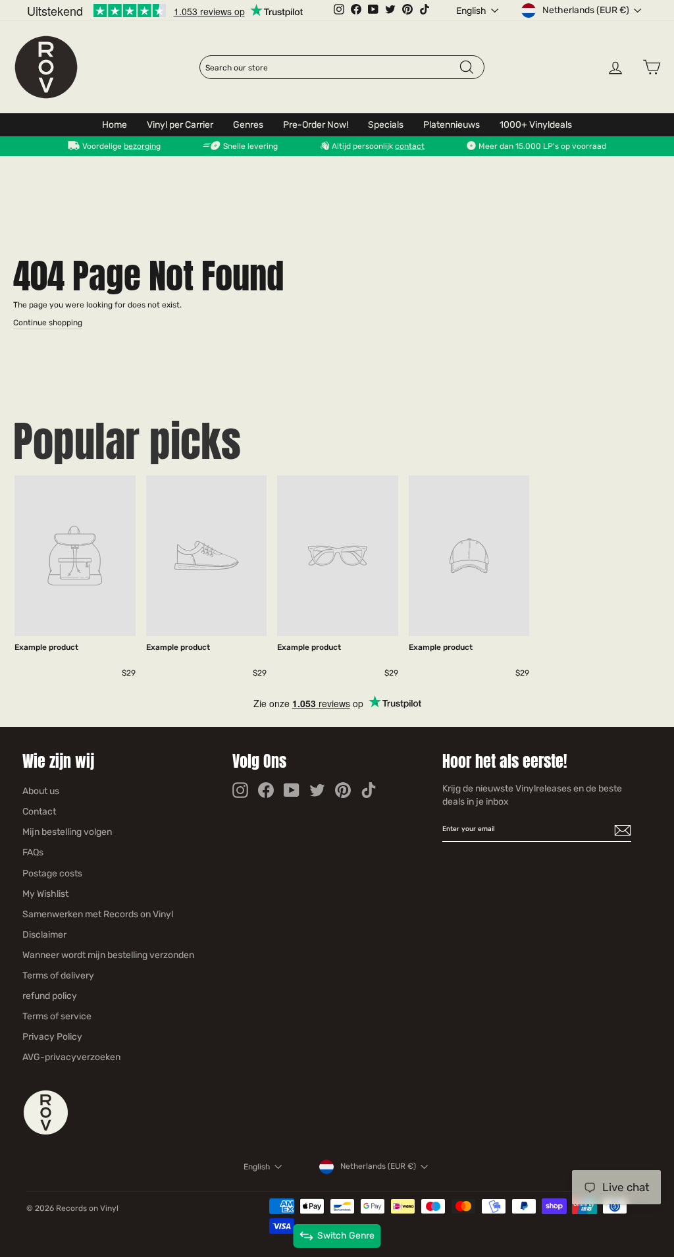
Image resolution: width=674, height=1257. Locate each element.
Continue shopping (47, 322)
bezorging (142, 146)
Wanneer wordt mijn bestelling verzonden (108, 955)
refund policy (49, 996)
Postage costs (52, 873)
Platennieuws (451, 124)
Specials (385, 124)
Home (114, 124)
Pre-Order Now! (315, 124)
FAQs (32, 852)
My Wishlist (45, 893)
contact (410, 146)
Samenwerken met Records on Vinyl (97, 914)
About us (40, 791)
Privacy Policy (52, 1036)
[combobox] (331, 68)
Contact (39, 811)
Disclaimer (44, 934)
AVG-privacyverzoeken (71, 1057)
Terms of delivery (58, 975)
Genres (248, 124)
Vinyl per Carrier (180, 124)
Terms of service (56, 1016)
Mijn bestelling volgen (67, 832)
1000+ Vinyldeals (536, 124)
